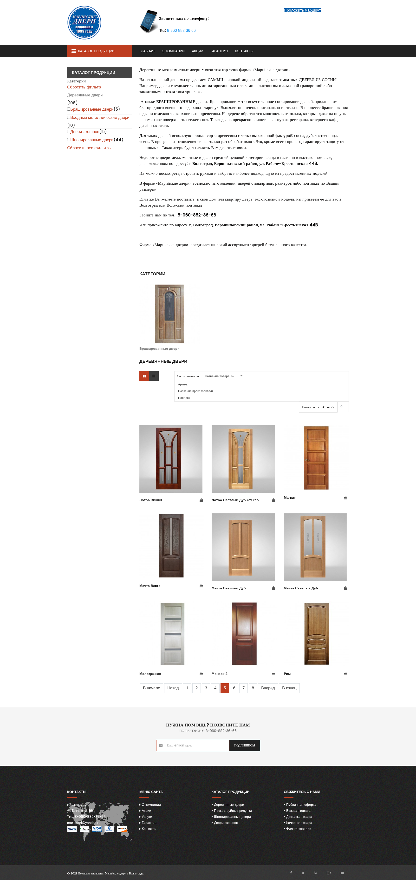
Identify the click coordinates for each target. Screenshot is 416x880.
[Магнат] (316, 457)
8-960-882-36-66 (181, 30)
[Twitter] (303, 873)
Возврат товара (298, 811)
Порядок (184, 398)
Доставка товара (299, 817)
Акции (197, 51)
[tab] (99, 81)
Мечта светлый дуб (229, 588)
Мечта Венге (149, 586)
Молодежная (150, 674)
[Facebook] (291, 873)
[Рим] (316, 633)
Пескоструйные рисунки (233, 811)
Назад (173, 688)
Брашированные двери (92, 109)
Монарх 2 (220, 674)
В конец (289, 688)
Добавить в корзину (201, 500)
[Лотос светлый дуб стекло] (244, 459)
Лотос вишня (150, 500)
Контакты (244, 51)
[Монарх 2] (244, 633)
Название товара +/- (219, 376)
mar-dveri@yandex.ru (83, 823)
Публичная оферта (301, 804)
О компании (173, 51)
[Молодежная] (171, 633)
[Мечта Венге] (171, 545)
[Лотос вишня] (171, 459)
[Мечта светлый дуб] (244, 547)
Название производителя (196, 391)
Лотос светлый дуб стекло (235, 500)
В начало (151, 688)
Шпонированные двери (92, 140)
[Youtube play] (342, 873)
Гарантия (219, 51)
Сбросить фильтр (84, 87)
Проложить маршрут (302, 10)
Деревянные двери (85, 95)
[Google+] (329, 873)
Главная (147, 51)
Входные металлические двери (100, 117)
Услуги (147, 817)
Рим (287, 674)
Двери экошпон (84, 131)
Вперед (268, 688)
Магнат (290, 497)
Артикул (183, 384)
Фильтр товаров (298, 829)
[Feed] (316, 873)
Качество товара (299, 823)
